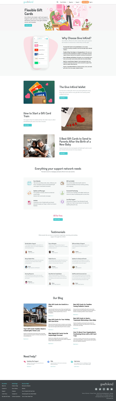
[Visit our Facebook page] (96, 389)
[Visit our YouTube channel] (111, 389)
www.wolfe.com (109, 398)
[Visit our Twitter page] (100, 389)
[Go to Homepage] (28, 2)
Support (77, 2)
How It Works (63, 2)
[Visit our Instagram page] (103, 389)
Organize (71, 2)
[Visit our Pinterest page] (107, 389)
